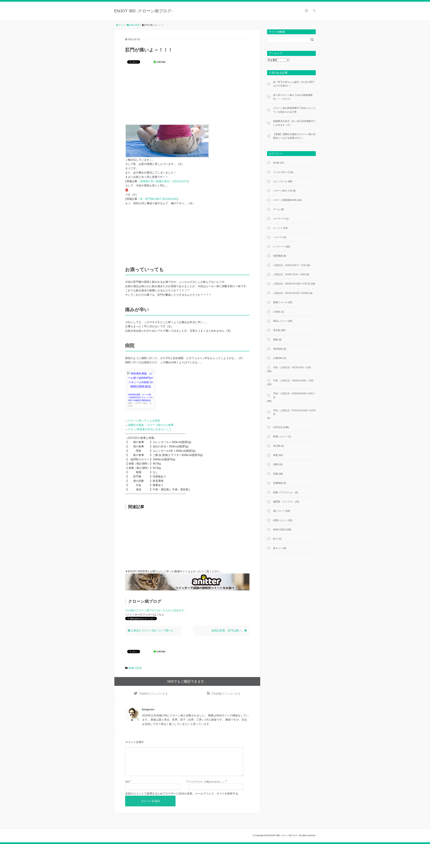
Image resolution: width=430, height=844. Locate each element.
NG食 (276, 162)
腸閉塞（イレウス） (283, 501)
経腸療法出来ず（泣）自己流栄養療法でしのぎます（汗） (294, 123)
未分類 (276, 446)
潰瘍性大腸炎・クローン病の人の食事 (151, 425)
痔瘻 (275, 473)
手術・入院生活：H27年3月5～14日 (292, 367)
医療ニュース (280, 302)
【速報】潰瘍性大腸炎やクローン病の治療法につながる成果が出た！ (294, 136)
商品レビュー (280, 321)
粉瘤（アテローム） (283, 492)
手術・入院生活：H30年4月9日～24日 (293, 380)
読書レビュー (280, 520)
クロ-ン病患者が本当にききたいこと (150, 429)
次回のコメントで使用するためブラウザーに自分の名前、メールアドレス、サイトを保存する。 (183, 793)
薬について (279, 510)
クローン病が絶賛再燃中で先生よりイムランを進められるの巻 (294, 110)
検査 (275, 455)
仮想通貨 (278, 255)
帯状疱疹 (278, 348)
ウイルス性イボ (281, 172)
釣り (275, 538)
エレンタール (280, 181)
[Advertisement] (187, 96)
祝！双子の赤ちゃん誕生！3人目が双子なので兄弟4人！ (293, 84)
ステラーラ (279, 218)
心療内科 (278, 358)
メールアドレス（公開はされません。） (206, 782)
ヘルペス (278, 237)
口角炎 (276, 311)
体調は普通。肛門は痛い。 (227, 630)
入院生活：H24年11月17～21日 (289, 265)
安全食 (276, 330)
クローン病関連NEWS (284, 200)
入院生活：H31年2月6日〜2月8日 (291, 293)
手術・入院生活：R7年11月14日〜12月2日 (294, 412)
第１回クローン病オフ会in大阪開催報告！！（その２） (293, 97)
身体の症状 (135, 668)
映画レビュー (280, 436)
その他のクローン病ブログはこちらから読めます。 (156, 610)
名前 (127, 782)
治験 (275, 464)
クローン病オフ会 (282, 190)
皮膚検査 (278, 483)
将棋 (275, 339)
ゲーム (276, 209)
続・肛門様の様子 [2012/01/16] (158, 198)
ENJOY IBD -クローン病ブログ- (143, 11)
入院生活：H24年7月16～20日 (289, 274)
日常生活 (278, 427)
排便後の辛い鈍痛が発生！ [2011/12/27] (163, 181)
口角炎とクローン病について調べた (152, 630)
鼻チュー (278, 548)
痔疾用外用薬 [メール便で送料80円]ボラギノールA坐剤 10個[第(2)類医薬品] (140, 397)
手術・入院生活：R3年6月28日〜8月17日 (294, 395)
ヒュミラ (278, 228)
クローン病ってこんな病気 (144, 420)
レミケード (279, 246)
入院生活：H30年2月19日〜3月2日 (291, 283)
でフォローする (153, 693)
